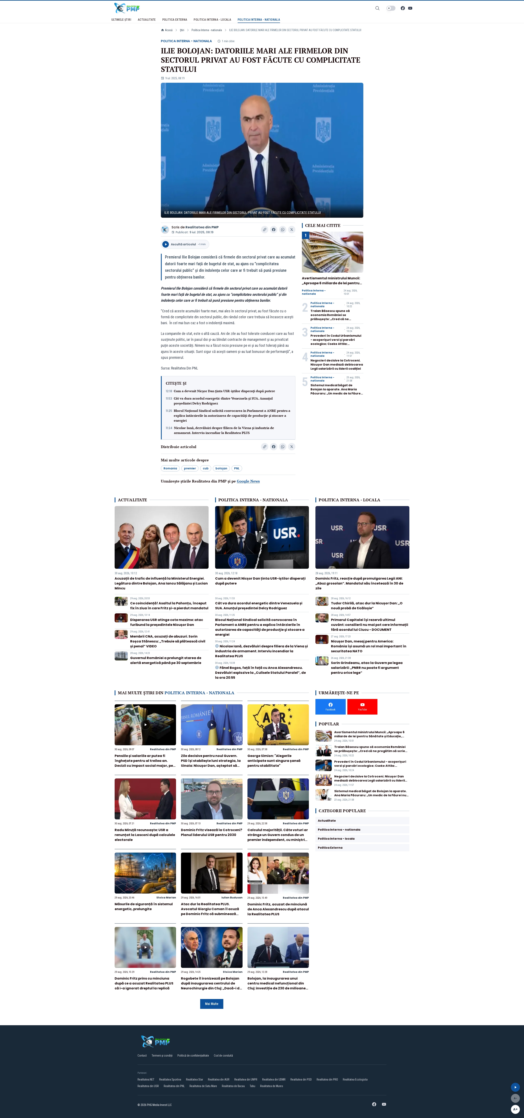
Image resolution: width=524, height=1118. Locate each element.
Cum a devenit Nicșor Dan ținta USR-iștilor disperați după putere (224, 391)
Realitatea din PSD (301, 1079)
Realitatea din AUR (218, 1079)
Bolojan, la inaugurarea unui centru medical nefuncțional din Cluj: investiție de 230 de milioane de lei (276, 986)
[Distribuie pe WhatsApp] (282, 229)
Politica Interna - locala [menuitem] (212, 19)
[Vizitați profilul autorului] (165, 229)
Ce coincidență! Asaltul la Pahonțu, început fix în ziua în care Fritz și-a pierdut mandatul (169, 606)
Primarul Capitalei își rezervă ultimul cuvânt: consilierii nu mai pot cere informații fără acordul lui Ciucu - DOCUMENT (369, 624)
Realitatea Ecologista (355, 1079)
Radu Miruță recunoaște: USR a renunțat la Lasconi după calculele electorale (145, 835)
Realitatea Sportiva (170, 1079)
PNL (236, 468)
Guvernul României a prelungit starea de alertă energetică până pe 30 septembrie (165, 660)
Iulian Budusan (232, 897)
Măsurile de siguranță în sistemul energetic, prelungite (144, 906)
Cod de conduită (223, 1055)
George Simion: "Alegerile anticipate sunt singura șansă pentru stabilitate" (273, 760)
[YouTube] (410, 8)
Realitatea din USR (148, 1086)
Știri (182, 30)
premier (190, 468)
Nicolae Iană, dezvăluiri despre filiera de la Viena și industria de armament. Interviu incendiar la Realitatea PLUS (224, 430)
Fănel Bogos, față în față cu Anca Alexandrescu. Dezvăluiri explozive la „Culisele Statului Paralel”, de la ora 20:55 (260, 672)
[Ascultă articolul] (515, 1087)
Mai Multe (211, 1004)
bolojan (221, 468)
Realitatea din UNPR (245, 1079)
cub (206, 468)
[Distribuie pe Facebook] (273, 229)
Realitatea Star (194, 1079)
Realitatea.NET (146, 1079)
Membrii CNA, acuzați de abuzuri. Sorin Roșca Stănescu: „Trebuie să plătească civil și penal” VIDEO (167, 641)
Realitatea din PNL (174, 1086)
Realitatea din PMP (202, 227)
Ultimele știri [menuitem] (121, 19)
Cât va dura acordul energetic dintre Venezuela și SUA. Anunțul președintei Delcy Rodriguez (223, 401)
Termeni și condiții (162, 1055)
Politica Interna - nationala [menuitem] (259, 19)
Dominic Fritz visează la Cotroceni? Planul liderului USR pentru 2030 (211, 832)
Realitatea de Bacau (233, 1086)
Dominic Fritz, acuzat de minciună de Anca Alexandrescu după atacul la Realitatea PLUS (278, 909)
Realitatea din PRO (327, 1079)
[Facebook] (402, 8)
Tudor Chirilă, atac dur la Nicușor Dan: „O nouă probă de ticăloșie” (366, 606)
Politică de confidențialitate (193, 1055)
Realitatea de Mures (271, 1086)
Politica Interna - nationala (207, 30)
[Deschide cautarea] (377, 8)
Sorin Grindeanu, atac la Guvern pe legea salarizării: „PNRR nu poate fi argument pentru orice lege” (367, 667)
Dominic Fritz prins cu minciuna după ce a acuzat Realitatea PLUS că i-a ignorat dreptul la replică (144, 983)
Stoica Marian (166, 897)
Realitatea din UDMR (274, 1079)
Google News (248, 481)
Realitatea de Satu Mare (203, 1086)
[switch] (390, 8)
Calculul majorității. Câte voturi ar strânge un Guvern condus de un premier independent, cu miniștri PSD (277, 837)
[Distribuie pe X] (291, 229)
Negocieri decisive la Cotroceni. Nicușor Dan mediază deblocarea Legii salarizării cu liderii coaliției (337, 364)
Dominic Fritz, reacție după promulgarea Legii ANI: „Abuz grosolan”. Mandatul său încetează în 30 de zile (359, 583)
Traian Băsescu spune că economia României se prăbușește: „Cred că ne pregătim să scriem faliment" (334, 317)
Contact (142, 1055)
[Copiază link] (264, 229)
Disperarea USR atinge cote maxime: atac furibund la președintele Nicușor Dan (166, 622)
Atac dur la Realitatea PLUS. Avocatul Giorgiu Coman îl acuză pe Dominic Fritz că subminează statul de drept (210, 911)
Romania (170, 468)
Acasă (169, 30)
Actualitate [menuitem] (147, 19)
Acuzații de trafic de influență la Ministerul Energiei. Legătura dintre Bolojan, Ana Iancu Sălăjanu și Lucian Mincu (161, 583)
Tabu (252, 1086)
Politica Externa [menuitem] (174, 19)
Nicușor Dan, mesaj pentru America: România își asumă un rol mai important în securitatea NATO (368, 646)
